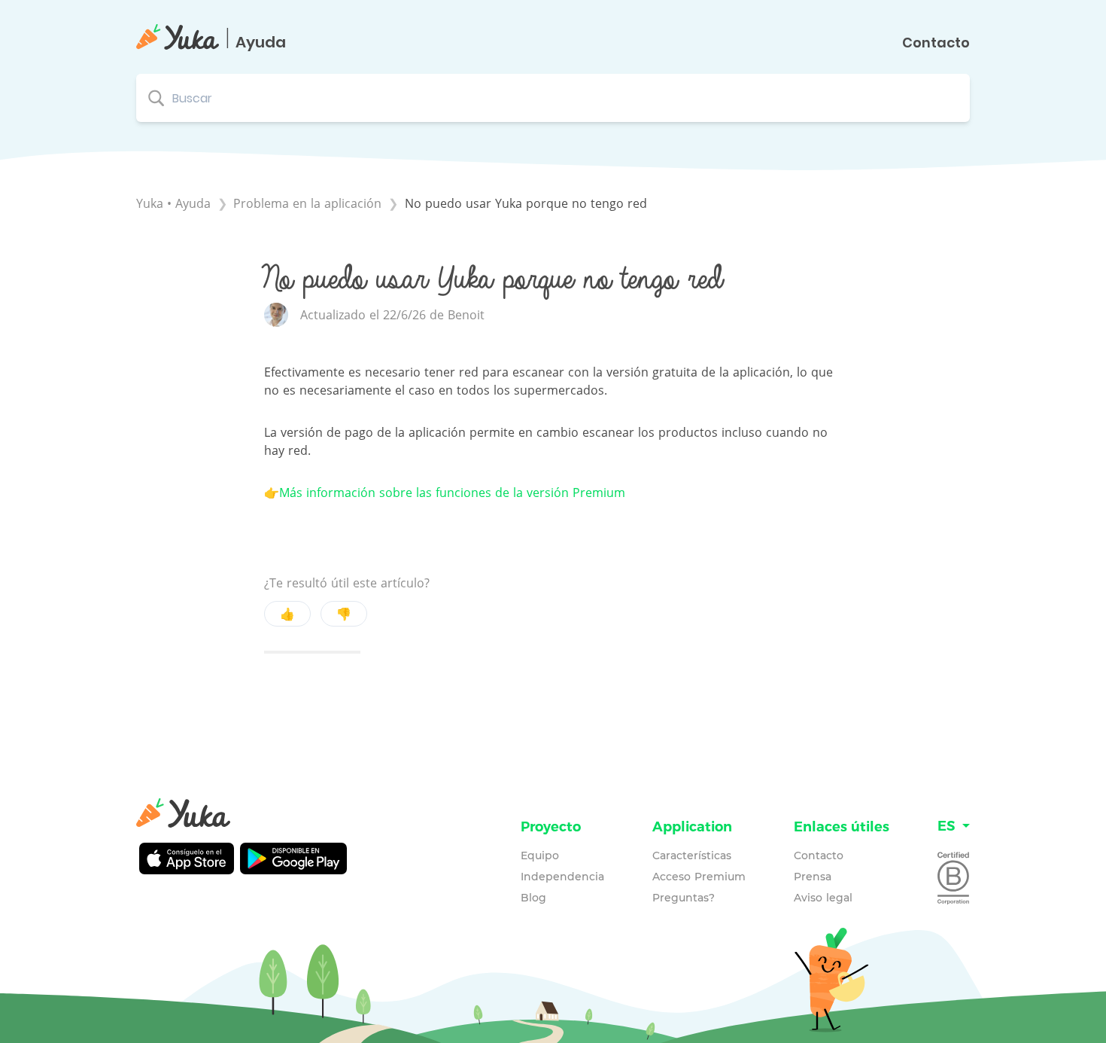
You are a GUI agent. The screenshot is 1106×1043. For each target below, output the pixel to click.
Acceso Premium (699, 876)
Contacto (936, 43)
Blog (533, 897)
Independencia (562, 876)
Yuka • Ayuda (173, 203)
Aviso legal (823, 897)
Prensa (812, 876)
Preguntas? (683, 897)
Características (691, 855)
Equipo (540, 855)
